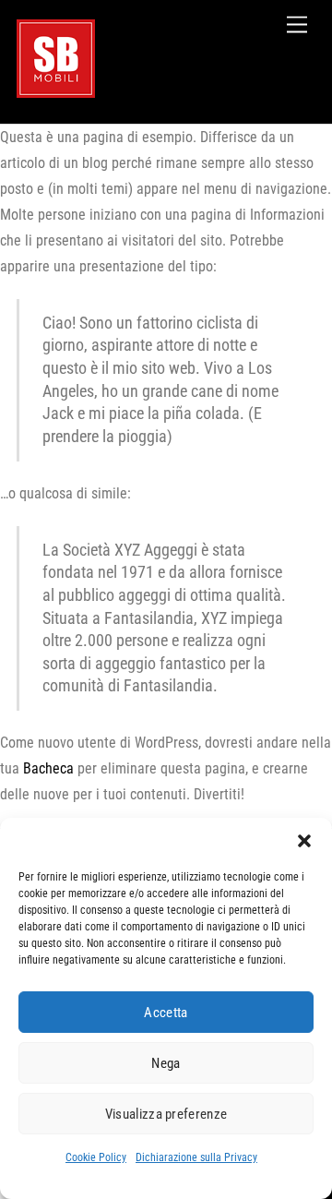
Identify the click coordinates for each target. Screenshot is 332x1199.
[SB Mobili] (56, 90)
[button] (304, 841)
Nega (165, 1063)
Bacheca (48, 768)
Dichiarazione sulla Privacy (196, 1157)
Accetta (165, 1012)
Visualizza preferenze (166, 1114)
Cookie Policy (95, 1157)
